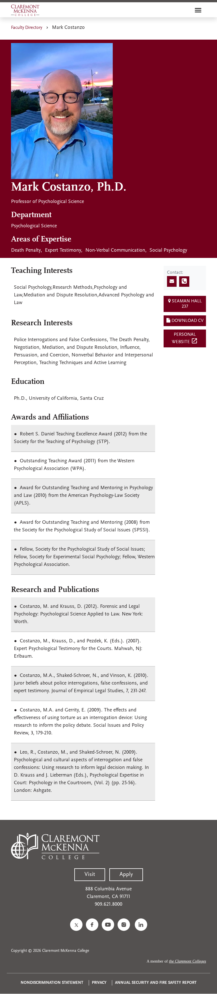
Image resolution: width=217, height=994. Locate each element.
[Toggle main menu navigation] (198, 10)
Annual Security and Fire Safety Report (156, 983)
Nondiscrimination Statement (52, 983)
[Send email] (172, 281)
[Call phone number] (184, 281)
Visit (89, 874)
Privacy (99, 983)
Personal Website (185, 338)
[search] (186, 10)
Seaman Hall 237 (186, 304)
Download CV (186, 320)
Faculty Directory (26, 27)
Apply (126, 874)
